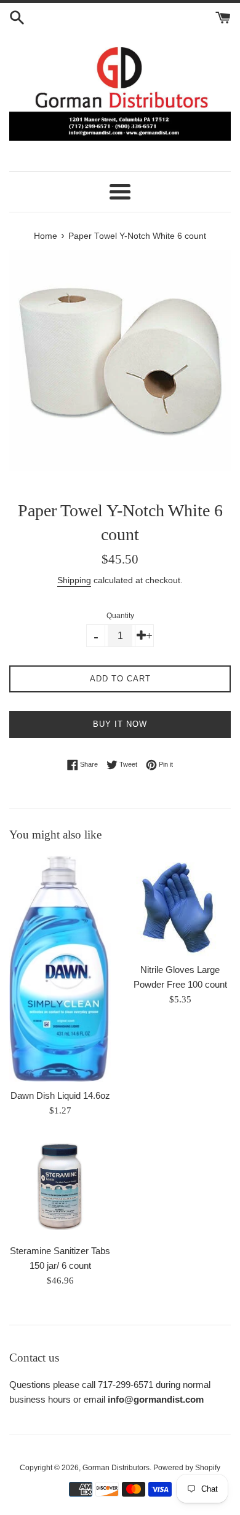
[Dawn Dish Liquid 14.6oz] (60, 968)
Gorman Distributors (116, 1467)
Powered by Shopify (186, 1467)
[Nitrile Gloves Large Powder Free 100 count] (180, 905)
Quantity (120, 615)
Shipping (74, 580)
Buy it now (120, 724)
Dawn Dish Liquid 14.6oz (60, 1095)
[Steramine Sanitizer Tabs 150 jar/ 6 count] (60, 1187)
